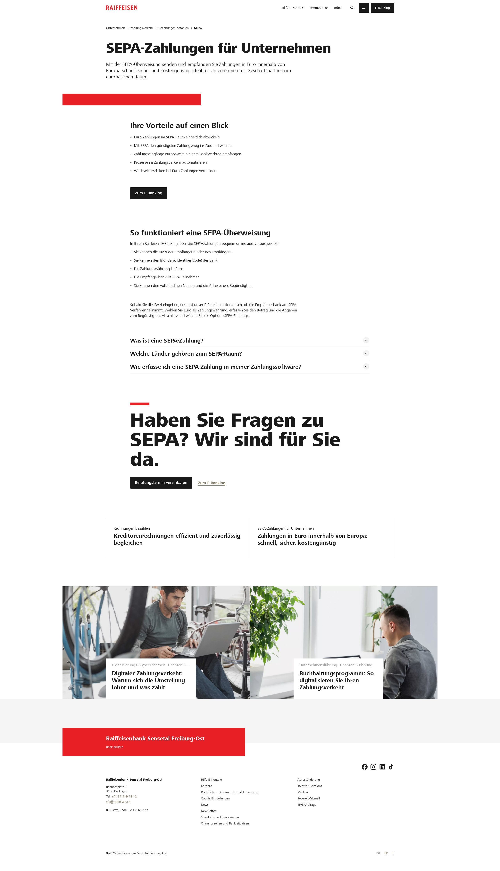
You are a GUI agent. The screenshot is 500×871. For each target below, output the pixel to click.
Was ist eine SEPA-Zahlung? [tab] (167, 340)
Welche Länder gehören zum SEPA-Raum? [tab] (186, 353)
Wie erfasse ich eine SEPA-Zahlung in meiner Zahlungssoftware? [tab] (215, 366)
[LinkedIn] (382, 767)
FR (386, 853)
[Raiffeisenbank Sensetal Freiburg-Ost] (121, 7)
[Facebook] (365, 767)
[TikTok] (391, 767)
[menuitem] (293, 8)
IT (393, 853)
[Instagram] (373, 767)
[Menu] (364, 8)
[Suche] (352, 8)
